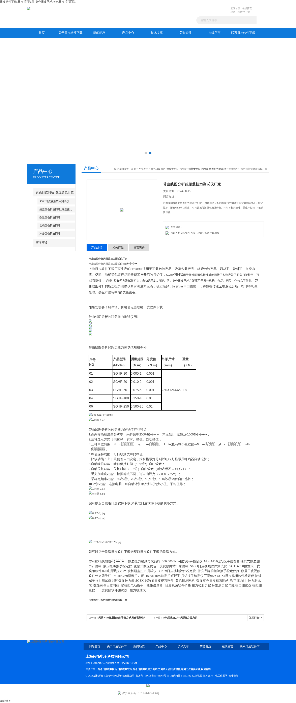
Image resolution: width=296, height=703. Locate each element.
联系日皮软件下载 (240, 12)
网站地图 (5, 701)
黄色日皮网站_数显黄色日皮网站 (168, 169)
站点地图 (197, 675)
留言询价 (139, 247)
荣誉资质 (186, 32)
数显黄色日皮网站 (49, 217)
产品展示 (143, 169)
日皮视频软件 (125, 669)
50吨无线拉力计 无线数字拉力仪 (180, 617)
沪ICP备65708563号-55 (157, 675)
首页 (42, 32)
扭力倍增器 (174, 669)
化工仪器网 (221, 675)
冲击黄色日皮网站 (49, 233)
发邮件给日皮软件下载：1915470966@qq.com (194, 232)
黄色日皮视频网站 (107, 669)
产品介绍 (96, 247)
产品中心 (128, 32)
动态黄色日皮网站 (49, 225)
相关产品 (118, 247)
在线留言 (247, 8)
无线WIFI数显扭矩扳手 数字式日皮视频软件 (122, 617)
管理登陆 (233, 675)
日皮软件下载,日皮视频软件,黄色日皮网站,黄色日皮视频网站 (38, 1)
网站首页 (94, 646)
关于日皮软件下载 (70, 32)
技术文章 (157, 32)
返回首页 (235, 8)
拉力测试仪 (154, 669)
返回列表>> (255, 617)
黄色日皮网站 (140, 669)
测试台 (164, 669)
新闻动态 (99, 32)
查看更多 (42, 242)
